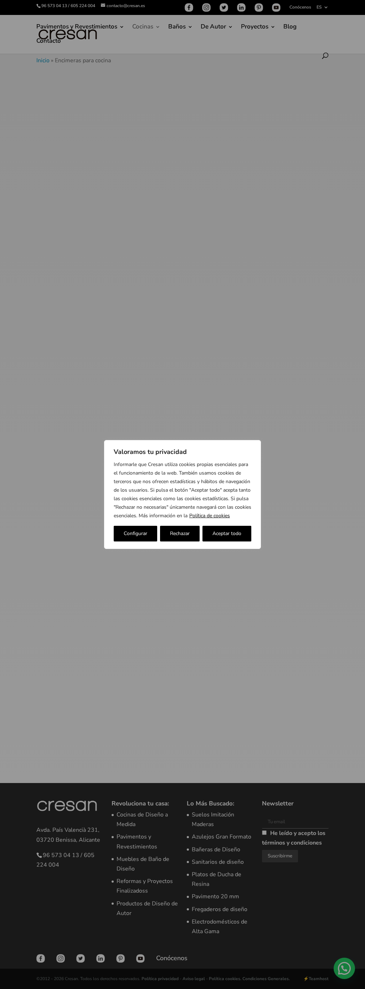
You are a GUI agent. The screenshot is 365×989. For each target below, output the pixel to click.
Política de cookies (209, 515)
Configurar (135, 533)
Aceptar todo (226, 533)
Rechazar (180, 533)
